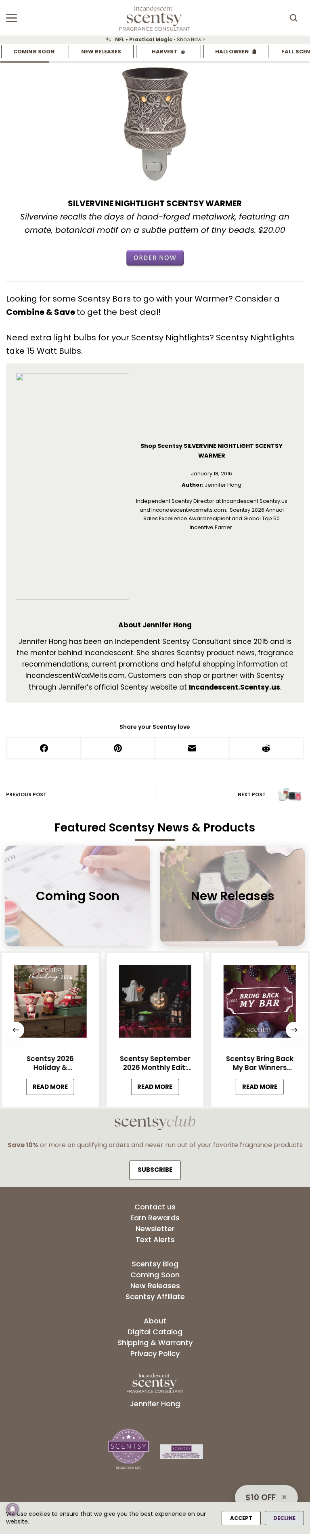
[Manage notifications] (12, 1509)
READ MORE (53, 1088)
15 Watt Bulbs (54, 351)
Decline (284, 1518)
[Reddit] (267, 749)
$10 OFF (260, 1497)
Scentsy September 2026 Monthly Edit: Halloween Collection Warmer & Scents (154, 1063)
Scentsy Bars (104, 298)
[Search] (293, 18)
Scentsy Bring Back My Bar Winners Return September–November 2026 (259, 1063)
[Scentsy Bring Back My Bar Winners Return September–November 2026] (260, 1003)
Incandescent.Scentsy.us (234, 687)
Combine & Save (41, 312)
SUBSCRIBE (155, 1169)
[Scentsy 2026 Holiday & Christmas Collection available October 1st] (50, 1003)
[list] (155, 40)
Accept (241, 1518)
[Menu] (11, 18)
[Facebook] (44, 749)
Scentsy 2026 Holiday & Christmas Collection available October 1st (50, 1063)
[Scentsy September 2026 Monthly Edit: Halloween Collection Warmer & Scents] (155, 1003)
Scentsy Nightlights (170, 337)
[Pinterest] (119, 749)
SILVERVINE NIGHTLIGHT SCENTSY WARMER (155, 203)
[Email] (192, 749)
